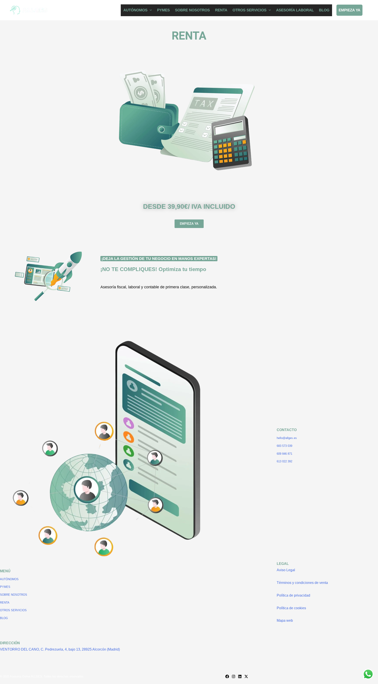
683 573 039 (284, 445)
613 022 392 (284, 461)
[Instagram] (233, 676)
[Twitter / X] (246, 676)
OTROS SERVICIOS (249, 10)
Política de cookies (291, 608)
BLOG (324, 10)
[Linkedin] (240, 676)
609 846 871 (284, 453)
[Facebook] (227, 676)
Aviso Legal (286, 570)
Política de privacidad (293, 595)
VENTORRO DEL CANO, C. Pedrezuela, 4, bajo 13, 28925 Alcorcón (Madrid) (60, 649)
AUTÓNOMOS (135, 10)
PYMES (163, 10)
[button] (149, 10)
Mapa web (285, 620)
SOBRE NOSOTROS (192, 10)
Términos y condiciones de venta (302, 583)
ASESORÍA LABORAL (295, 10)
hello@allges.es (287, 438)
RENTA (221, 10)
